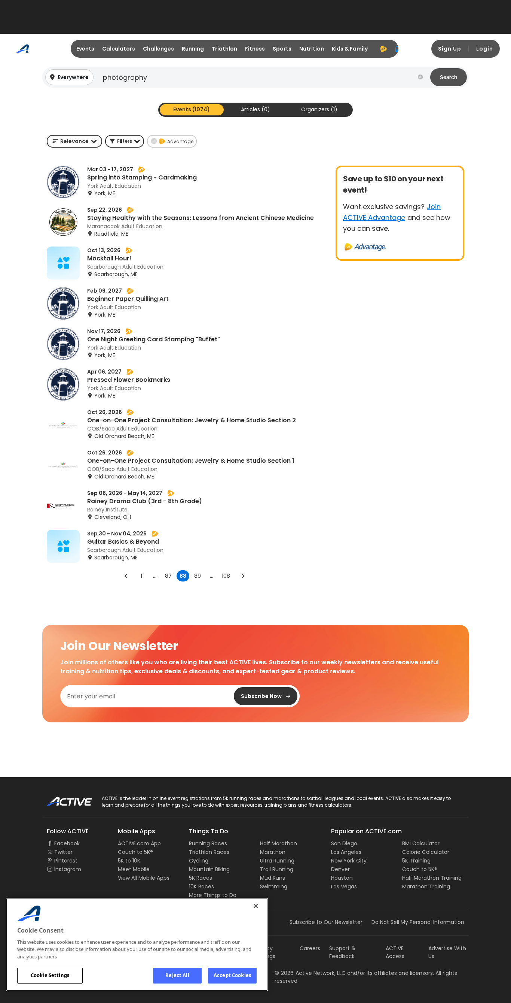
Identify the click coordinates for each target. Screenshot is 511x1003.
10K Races (201, 886)
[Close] (256, 906)
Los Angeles (346, 852)
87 (168, 576)
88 (183, 576)
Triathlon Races (209, 852)
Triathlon (224, 48)
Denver (340, 869)
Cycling (198, 860)
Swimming (273, 886)
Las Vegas (344, 886)
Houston (342, 878)
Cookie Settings (50, 975)
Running (193, 48)
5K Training (416, 860)
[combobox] (74, 141)
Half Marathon (278, 843)
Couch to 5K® (135, 852)
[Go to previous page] (126, 575)
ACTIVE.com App (139, 843)
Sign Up (449, 48)
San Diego (344, 843)
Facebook (67, 843)
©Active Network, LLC (310, 973)
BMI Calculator (421, 843)
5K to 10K (129, 860)
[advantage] (383, 48)
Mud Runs (272, 878)
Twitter (63, 852)
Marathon (272, 852)
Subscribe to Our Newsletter (326, 922)
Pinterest (65, 860)
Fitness (255, 48)
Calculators (118, 48)
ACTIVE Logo (63, 799)
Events (85, 48)
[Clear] (420, 77)
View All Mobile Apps (143, 878)
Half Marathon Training (432, 878)
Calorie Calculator (425, 852)
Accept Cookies (232, 975)
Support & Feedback (342, 952)
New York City (349, 860)
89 (197, 576)
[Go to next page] (242, 575)
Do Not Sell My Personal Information (417, 922)
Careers (310, 948)
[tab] (192, 109)
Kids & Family (350, 48)
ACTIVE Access (395, 952)
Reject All (177, 975)
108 (226, 576)
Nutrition (311, 48)
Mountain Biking (209, 869)
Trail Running (276, 869)
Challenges (158, 48)
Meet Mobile (134, 869)
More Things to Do (212, 895)
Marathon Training (426, 886)
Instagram (67, 869)
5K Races (200, 878)
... (154, 576)
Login (484, 48)
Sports (282, 48)
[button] (255, 77)
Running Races (208, 843)
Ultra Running (277, 860)
